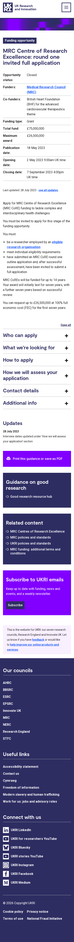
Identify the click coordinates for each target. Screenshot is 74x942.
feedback (38, 639)
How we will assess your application (30, 375)
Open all (66, 325)
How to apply (18, 360)
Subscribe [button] (15, 605)
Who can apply (20, 335)
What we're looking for (29, 347)
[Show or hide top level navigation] (66, 7)
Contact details (21, 390)
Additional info (20, 403)
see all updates (48, 190)
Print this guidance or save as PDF (38, 459)
